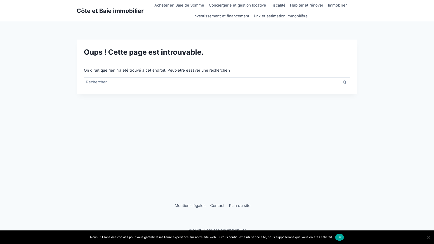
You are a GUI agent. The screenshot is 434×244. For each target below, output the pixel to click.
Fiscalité (278, 5)
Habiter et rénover (306, 5)
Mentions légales (190, 205)
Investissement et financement (221, 16)
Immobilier (337, 5)
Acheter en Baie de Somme (179, 5)
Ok (339, 237)
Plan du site (239, 205)
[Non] (428, 237)
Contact (217, 205)
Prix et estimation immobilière (281, 16)
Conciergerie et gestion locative (237, 5)
